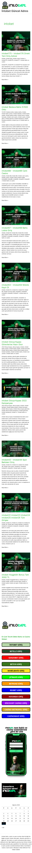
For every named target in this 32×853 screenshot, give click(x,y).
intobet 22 (8, 522)
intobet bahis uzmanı (7, 113)
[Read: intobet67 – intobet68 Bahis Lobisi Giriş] (16, 215)
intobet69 (15, 236)
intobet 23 (14, 522)
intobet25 (15, 526)
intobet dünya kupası (7, 350)
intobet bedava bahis (11, 115)
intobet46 (10, 468)
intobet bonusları (25, 348)
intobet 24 (21, 522)
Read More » (5, 80)
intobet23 (4, 526)
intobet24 (10, 526)
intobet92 (27, 179)
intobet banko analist (14, 348)
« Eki (3, 827)
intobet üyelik (5, 583)
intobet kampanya (19, 118)
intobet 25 (27, 522)
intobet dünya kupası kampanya (10, 410)
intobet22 (25, 524)
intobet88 (4, 179)
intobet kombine (6, 352)
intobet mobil (16, 58)
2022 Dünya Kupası (7, 347)
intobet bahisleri (17, 113)
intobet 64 (15, 290)
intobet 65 (21, 290)
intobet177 (17, 60)
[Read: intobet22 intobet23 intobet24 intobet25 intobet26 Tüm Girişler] (16, 502)
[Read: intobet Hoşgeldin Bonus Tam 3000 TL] (16, 562)
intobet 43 (9, 464)
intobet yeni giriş (13, 583)
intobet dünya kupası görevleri (21, 409)
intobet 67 (8, 233)
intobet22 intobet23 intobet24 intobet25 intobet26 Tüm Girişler (16, 517)
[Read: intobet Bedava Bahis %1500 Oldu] (16, 94)
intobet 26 (4, 524)
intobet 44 (15, 464)
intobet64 (24, 291)
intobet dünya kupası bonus (20, 350)
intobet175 (4, 60)
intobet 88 (8, 176)
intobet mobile (21, 177)
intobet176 (10, 60)
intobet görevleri (23, 410)
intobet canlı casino (12, 117)
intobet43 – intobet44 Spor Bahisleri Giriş (14, 461)
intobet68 (9, 236)
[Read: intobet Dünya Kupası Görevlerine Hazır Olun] (16, 329)
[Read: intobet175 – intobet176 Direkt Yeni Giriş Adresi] (16, 41)
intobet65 (4, 293)
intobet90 (15, 179)
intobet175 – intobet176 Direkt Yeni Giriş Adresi (16, 54)
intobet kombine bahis (16, 352)
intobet (3, 58)
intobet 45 (21, 464)
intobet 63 (9, 290)
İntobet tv (23, 58)
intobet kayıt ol (23, 579)
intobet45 (4, 468)
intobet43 (17, 466)
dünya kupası (16, 347)
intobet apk (11, 524)
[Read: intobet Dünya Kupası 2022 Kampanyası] (16, 388)
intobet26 (21, 526)
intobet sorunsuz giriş (9, 291)
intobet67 (4, 236)
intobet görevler (9, 118)
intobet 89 (14, 176)
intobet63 (18, 291)
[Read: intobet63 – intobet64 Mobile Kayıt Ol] (16, 272)
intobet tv (14, 412)
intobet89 (9, 179)
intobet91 (21, 179)
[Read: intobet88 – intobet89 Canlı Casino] (16, 158)
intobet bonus (21, 115)
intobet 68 (14, 233)
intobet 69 (21, 233)
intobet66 (10, 293)
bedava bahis (18, 112)
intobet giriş (9, 58)
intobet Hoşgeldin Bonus (12, 579)
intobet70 (21, 236)
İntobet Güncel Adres (15, 11)
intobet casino (22, 117)
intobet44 (23, 466)
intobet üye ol (15, 120)
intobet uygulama (25, 234)
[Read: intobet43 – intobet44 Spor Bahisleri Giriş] (16, 448)
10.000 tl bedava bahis (8, 112)
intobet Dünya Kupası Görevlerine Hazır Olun (12, 343)
